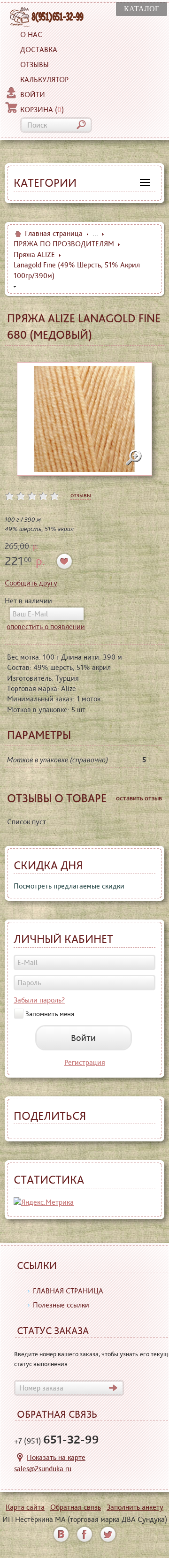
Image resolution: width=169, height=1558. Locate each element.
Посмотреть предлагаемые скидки (69, 886)
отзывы (80, 495)
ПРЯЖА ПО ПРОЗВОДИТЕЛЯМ (64, 243)
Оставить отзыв (139, 798)
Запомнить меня (49, 1013)
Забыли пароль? (39, 1000)
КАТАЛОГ (141, 9)
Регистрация (84, 1062)
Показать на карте (56, 1457)
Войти (32, 94)
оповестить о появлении (46, 626)
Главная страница (54, 233)
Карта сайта (25, 1507)
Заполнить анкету (135, 1507)
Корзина (42, 109)
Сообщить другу (31, 582)
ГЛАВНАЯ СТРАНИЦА (68, 1290)
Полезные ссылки (61, 1304)
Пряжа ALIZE (34, 254)
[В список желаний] (64, 561)
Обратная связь (75, 1507)
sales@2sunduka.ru (42, 1468)
